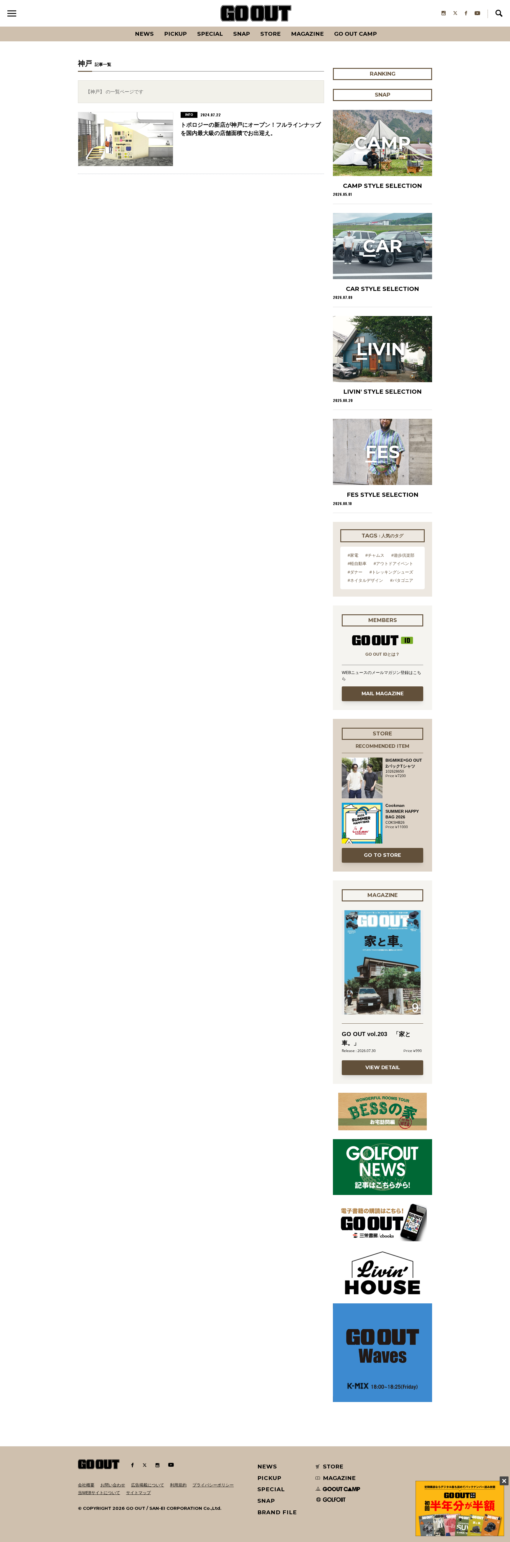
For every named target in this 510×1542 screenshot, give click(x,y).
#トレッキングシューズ (391, 572)
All (122, 26)
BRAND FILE (277, 1512)
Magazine (307, 33)
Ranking (382, 26)
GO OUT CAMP (355, 33)
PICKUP (175, 33)
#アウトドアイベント (393, 563)
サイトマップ (138, 1492)
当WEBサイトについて (99, 1492)
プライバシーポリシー (213, 1485)
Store (270, 33)
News (144, 33)
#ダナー (355, 572)
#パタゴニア (401, 580)
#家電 (353, 555)
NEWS (267, 1466)
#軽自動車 (357, 563)
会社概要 (86, 1485)
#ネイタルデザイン (365, 580)
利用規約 (178, 1485)
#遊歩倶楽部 (402, 555)
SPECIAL (210, 33)
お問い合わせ (112, 1485)
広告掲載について (147, 1485)
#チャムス (374, 555)
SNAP (241, 33)
